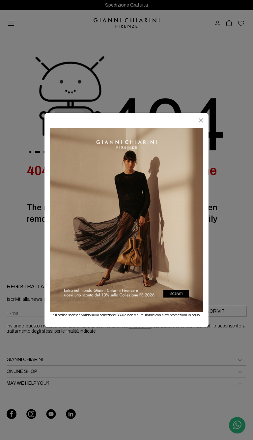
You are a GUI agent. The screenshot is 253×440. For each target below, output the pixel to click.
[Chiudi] (201, 120)
